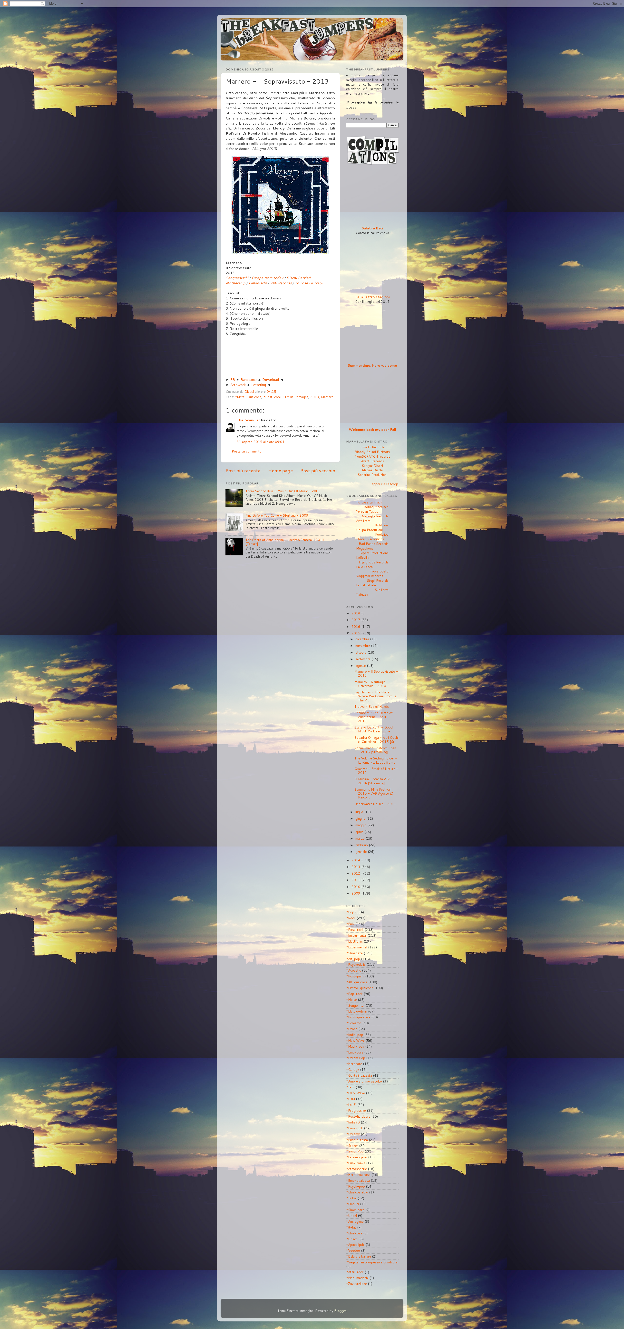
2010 (356, 886)
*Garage (352, 1069)
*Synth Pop (355, 1151)
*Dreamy (353, 1134)
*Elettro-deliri (356, 1011)
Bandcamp (249, 379)
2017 (356, 619)
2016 (356, 626)
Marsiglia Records (375, 516)
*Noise (351, 999)
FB (232, 379)
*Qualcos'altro (357, 1192)
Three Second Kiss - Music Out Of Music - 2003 (283, 491)
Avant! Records (372, 461)
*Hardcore (354, 1063)
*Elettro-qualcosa (359, 987)
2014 (356, 860)
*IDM (350, 1098)
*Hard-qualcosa (358, 1174)
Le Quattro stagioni (372, 297)
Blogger (340, 1310)
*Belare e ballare (358, 1256)
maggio (361, 825)
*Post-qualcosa (358, 1017)
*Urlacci (352, 1239)
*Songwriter (355, 1005)
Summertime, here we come (372, 365)
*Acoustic (353, 970)
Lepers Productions (374, 553)
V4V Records (281, 282)
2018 (356, 613)
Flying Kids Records (374, 562)
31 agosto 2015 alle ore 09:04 (260, 441)
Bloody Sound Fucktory (372, 451)
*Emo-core (354, 1052)
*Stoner (352, 1145)
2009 (356, 893)
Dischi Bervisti (298, 277)
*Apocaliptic (355, 1244)
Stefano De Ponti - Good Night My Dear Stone (373, 729)
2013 (314, 396)
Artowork (238, 384)
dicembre (362, 639)
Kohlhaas (382, 525)
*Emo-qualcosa (358, 1180)
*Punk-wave (355, 1163)
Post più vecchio (317, 470)
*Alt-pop (353, 958)
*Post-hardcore (358, 1116)
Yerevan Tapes (367, 511)
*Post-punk (355, 976)
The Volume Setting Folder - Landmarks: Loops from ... (375, 760)
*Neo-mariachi (357, 1277)
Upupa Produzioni (369, 529)
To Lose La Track (309, 282)
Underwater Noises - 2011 (375, 803)
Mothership (235, 282)
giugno (360, 818)
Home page (280, 470)
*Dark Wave (355, 1093)
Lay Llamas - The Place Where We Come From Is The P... (375, 696)
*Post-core (272, 396)
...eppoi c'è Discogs (384, 484)
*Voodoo (353, 1250)
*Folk (350, 923)
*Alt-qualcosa (356, 982)
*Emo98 (352, 1203)
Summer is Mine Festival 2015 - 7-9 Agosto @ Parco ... (373, 793)
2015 (356, 633)
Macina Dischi (372, 470)
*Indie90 (353, 1122)
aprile (359, 831)
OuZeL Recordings (370, 539)
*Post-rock (355, 929)
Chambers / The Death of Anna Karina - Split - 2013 (373, 716)
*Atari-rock (355, 1272)
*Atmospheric (356, 1168)
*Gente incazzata (359, 1075)
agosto (361, 665)
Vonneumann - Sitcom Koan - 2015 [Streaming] (375, 750)
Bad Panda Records (374, 543)
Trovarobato (379, 571)
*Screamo (353, 1023)
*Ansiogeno (355, 1221)
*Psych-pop (355, 1186)
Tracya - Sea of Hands (371, 706)
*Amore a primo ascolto (364, 1081)
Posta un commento (247, 451)
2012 (356, 873)
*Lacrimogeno (356, 1157)
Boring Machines (376, 506)
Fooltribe (382, 534)
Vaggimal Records (369, 575)
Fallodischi (258, 282)
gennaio (361, 851)
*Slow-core (355, 1209)
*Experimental (356, 947)
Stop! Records (378, 580)
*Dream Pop (355, 1057)
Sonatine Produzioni (372, 474)
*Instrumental (356, 935)
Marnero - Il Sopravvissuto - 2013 (376, 673)
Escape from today (267, 277)
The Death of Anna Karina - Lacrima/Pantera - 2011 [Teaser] (284, 541)
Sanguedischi (237, 277)
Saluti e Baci (372, 228)
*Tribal (351, 1198)
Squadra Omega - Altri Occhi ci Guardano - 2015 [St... (376, 739)
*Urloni (351, 1215)
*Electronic (354, 941)
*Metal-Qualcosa (248, 396)
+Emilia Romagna (295, 396)
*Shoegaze (354, 953)
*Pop (350, 912)
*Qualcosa (354, 1233)
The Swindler (248, 420)
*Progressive (356, 1110)
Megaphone (364, 548)
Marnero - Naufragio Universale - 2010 (370, 683)
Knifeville (362, 557)
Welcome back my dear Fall (372, 429)
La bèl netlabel (366, 585)
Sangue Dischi (372, 465)
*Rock (351, 918)
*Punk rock (354, 1128)
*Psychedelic (356, 964)
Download (270, 379)
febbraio (362, 845)
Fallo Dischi (364, 566)
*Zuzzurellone (356, 1283)
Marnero (327, 396)
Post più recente (242, 470)
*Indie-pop (354, 1034)
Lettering (258, 384)
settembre (363, 659)
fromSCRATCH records (372, 456)
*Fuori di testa (357, 1139)
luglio (359, 811)
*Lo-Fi (351, 1104)
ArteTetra (363, 520)
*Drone (351, 1028)
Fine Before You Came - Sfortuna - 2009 (276, 515)
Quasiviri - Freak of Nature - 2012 (376, 770)
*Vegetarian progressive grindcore (372, 1262)
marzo (360, 838)
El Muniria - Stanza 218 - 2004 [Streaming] (373, 781)
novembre (363, 645)
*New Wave (355, 1040)
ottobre (361, 652)
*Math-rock (355, 1046)
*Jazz (350, 1087)
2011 (356, 879)
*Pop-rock (354, 993)
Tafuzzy (362, 594)
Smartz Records (372, 447)
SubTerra (382, 589)
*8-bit (351, 1227)
